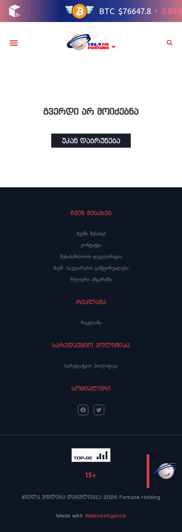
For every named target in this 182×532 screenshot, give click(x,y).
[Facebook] (83, 410)
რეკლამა (91, 323)
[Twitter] (99, 410)
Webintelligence (105, 515)
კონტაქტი (91, 245)
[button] (13, 42)
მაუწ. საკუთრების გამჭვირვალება (91, 268)
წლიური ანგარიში (91, 279)
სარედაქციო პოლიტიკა (91, 366)
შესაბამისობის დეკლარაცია (91, 256)
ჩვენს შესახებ (91, 234)
